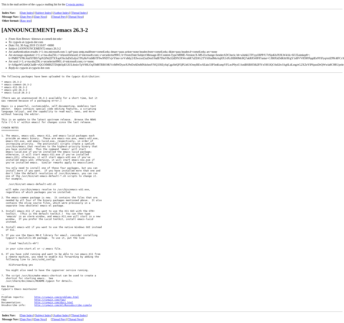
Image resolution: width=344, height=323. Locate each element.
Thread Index (79, 12)
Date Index (27, 12)
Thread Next (75, 16)
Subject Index (43, 12)
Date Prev (26, 16)
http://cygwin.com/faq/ (50, 299)
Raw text (26, 20)
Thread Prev (59, 16)
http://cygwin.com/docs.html (53, 302)
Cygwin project (74, 4)
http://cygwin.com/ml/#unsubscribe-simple (63, 305)
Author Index (61, 12)
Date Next (40, 16)
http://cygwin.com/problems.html (56, 297)
